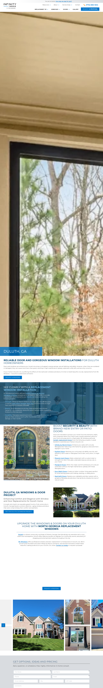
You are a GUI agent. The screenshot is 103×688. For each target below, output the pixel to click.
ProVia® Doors (60, 451)
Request (90, 9)
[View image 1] (38, 625)
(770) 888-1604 (92, 5)
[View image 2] (77, 612)
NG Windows (23, 542)
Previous (3, 625)
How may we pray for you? (64, 1)
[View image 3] (77, 638)
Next (99, 625)
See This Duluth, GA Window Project (18, 511)
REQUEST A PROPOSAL (12, 377)
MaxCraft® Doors (61, 476)
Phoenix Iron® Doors (62, 458)
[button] (46, 5)
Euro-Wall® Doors (61, 471)
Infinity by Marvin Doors (63, 445)
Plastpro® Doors (60, 465)
